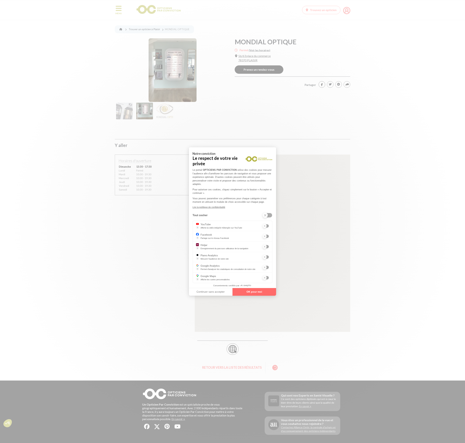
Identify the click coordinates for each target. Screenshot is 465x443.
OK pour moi (254, 291)
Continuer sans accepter (211, 291)
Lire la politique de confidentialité (209, 207)
